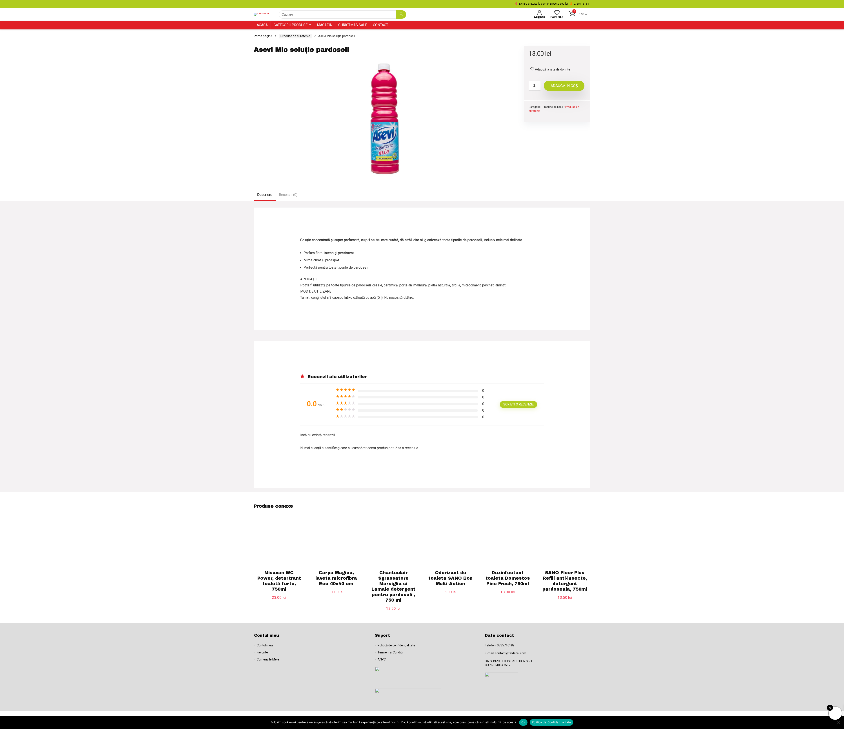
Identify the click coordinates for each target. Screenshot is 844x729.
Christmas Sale (352, 25)
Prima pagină (263, 36)
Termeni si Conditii (390, 652)
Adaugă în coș (564, 85)
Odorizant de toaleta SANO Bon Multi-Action (450, 578)
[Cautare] (401, 14)
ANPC (382, 659)
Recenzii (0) (288, 195)
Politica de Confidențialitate (551, 722)
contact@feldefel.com (510, 653)
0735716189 (506, 645)
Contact (380, 25)
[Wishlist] (557, 13)
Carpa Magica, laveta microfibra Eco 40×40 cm (336, 578)
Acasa (262, 25)
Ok (523, 722)
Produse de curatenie (295, 36)
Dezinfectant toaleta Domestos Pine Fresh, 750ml (508, 578)
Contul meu (265, 645)
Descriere (264, 195)
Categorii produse (290, 25)
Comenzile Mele (268, 659)
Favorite (262, 652)
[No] (838, 722)
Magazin (324, 25)
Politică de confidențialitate (396, 645)
